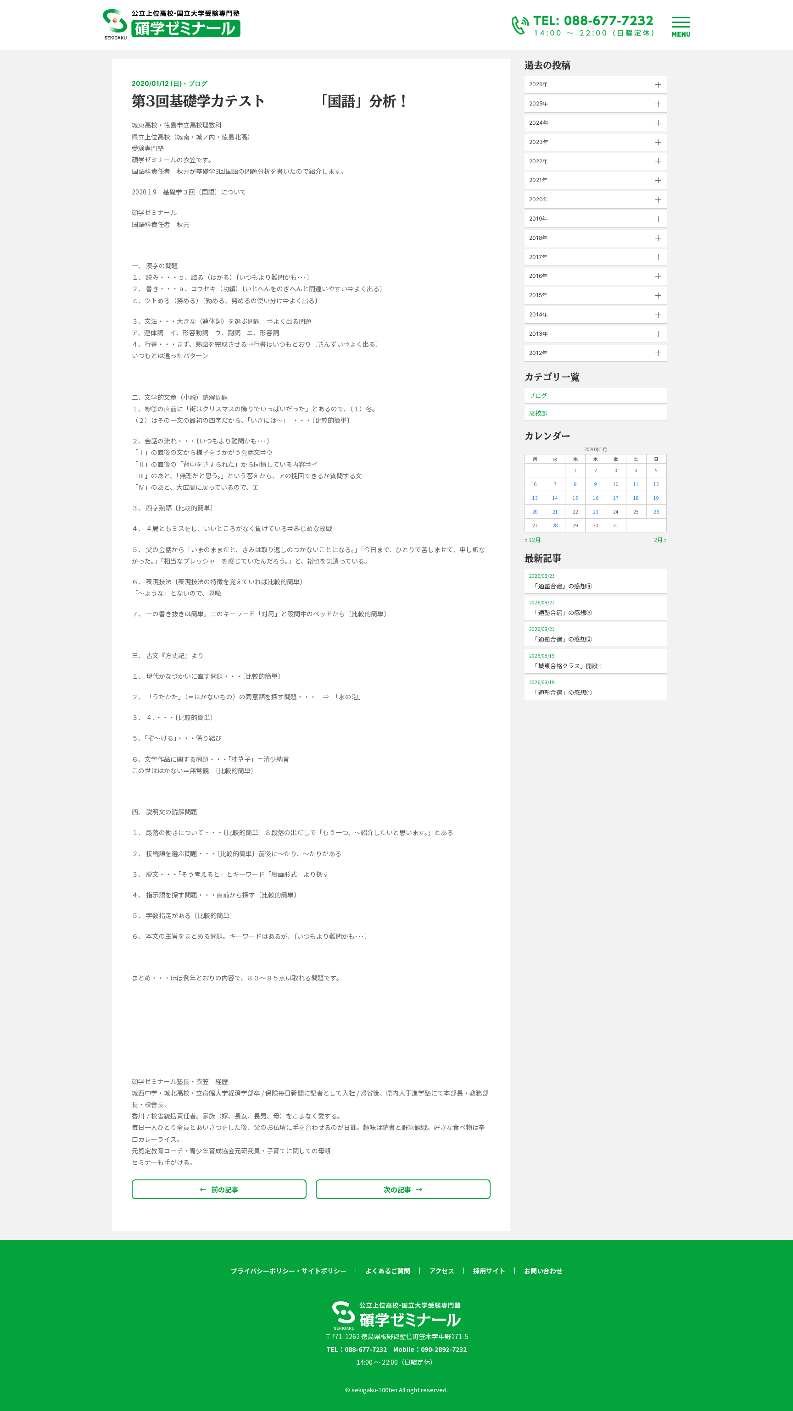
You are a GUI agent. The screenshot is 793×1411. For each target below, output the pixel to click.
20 (535, 511)
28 (555, 525)
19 (656, 497)
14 (555, 497)
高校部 (538, 413)
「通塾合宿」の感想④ (560, 581)
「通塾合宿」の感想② (560, 634)
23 (595, 511)
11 (636, 484)
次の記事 (403, 1189)
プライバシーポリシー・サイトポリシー (288, 1270)
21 (555, 511)
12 (656, 484)
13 (535, 497)
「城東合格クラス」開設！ (566, 661)
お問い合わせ (543, 1270)
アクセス (441, 1270)
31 (616, 525)
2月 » (660, 539)
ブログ (538, 395)
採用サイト (489, 1270)
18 (636, 497)
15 (575, 497)
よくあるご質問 (387, 1270)
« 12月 (533, 539)
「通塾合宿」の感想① (560, 688)
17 (616, 497)
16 (595, 497)
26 (656, 511)
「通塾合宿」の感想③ (560, 608)
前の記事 (219, 1189)
